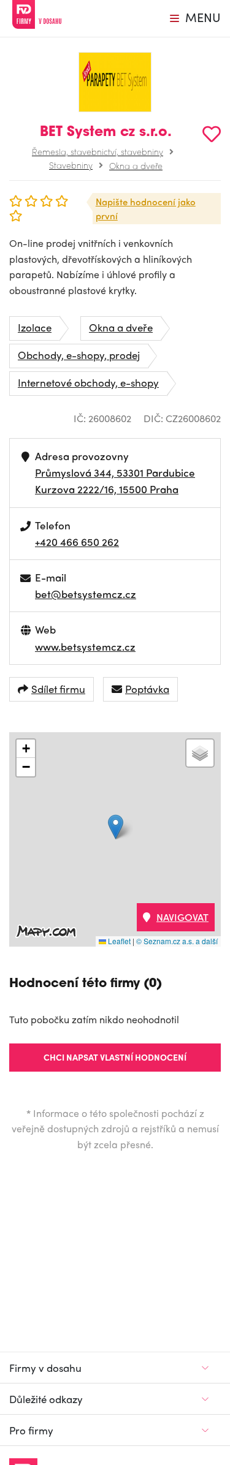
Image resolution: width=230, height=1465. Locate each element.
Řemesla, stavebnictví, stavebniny (97, 151)
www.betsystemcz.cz (85, 646)
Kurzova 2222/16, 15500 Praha (106, 489)
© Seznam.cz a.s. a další (177, 941)
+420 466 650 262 (77, 541)
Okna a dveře (136, 165)
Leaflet (118, 941)
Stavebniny (71, 165)
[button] (115, 826)
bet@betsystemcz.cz (85, 593)
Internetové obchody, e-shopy (88, 382)
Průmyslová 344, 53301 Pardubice (115, 472)
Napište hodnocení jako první (146, 208)
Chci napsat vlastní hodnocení (115, 1057)
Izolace (35, 327)
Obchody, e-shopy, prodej (79, 354)
